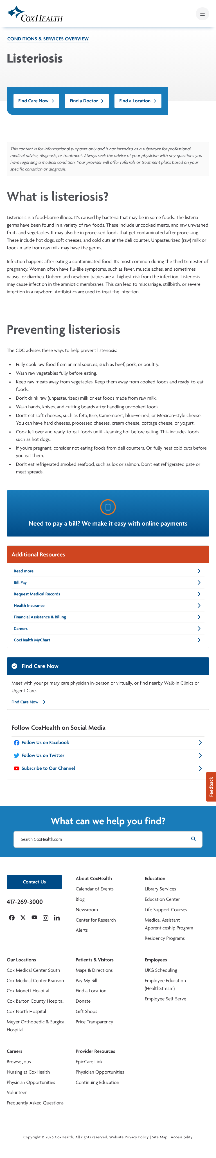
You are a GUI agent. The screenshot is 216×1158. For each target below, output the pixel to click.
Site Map (160, 1137)
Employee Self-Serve (165, 999)
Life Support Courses (166, 910)
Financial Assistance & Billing (40, 617)
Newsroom (87, 910)
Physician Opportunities (31, 1082)
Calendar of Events (95, 889)
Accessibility (182, 1137)
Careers (21, 628)
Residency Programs (165, 938)
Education (155, 878)
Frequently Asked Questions (35, 1103)
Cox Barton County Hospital (35, 1001)
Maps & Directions (94, 970)
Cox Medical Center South (33, 970)
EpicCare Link (89, 1062)
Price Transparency (94, 1022)
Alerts (81, 930)
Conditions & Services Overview (48, 39)
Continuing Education (97, 1082)
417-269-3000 (25, 902)
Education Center (162, 899)
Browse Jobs (19, 1062)
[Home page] (35, 13)
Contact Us (34, 882)
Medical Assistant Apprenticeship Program (169, 924)
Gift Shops (86, 1011)
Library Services (160, 889)
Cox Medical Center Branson (35, 981)
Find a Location (134, 101)
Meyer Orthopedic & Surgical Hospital (36, 1026)
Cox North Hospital (26, 1011)
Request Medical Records (37, 594)
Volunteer (17, 1092)
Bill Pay (20, 582)
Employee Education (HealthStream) (165, 985)
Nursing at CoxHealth (28, 1072)
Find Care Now (33, 101)
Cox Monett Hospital (28, 991)
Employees (156, 960)
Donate (83, 1001)
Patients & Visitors (95, 960)
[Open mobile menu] (202, 14)
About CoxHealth (94, 878)
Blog (80, 899)
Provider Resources (95, 1051)
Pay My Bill (86, 981)
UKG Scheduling (161, 970)
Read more (23, 571)
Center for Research (96, 920)
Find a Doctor (84, 101)
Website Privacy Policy (129, 1137)
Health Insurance (29, 605)
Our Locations (21, 960)
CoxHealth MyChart (32, 640)
